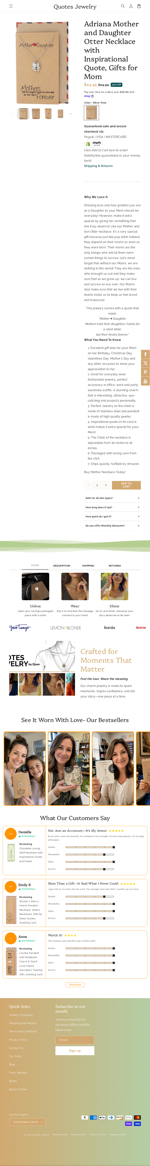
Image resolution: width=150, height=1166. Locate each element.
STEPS (35, 565)
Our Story (15, 1056)
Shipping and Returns (23, 1023)
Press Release (18, 1072)
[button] (11, 6)
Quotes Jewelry (41, 1135)
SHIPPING (88, 565)
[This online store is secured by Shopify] (93, 145)
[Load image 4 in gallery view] (60, 113)
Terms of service (97, 1134)
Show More (75, 984)
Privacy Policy (18, 1039)
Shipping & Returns (98, 166)
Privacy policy (78, 1134)
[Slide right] (71, 114)
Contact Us (16, 1048)
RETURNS (115, 565)
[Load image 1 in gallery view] (23, 113)
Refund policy (60, 1134)
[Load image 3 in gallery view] (48, 113)
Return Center (18, 1089)
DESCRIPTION (61, 565)
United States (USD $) (25, 1122)
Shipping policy (118, 1134)
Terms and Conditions (23, 1031)
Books (13, 1081)
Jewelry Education (21, 1014)
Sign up (75, 1050)
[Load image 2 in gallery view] (36, 113)
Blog (12, 1064)
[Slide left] (13, 114)
